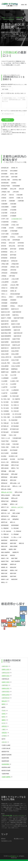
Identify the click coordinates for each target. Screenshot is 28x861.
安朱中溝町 (14, 177)
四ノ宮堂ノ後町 (5, 417)
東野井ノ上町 (14, 504)
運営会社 (3, 838)
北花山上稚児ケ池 (6, 357)
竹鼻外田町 (14, 441)
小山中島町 (13, 387)
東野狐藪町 (4, 510)
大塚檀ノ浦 (19, 198)
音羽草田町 (21, 243)
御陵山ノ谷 (4, 582)
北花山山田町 (16, 363)
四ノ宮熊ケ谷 (15, 405)
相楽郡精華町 (6, 764)
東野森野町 (16, 519)
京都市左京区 (7, 672)
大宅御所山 (14, 222)
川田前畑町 (4, 303)
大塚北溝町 (19, 195)
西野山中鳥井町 (5, 495)
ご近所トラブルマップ (7, 17)
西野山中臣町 (18, 492)
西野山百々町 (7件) (6, 492)
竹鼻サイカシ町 (5, 438)
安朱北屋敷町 (14, 171)
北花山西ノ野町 (5, 363)
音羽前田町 (4, 258)
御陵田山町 (13, 564)
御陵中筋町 (13, 573)
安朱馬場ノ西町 (5, 180)
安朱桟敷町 (4, 174)
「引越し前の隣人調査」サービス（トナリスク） (13, 815)
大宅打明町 (4, 213)
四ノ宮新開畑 (5, 411)
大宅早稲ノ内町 (5, 240)
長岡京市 (5, 726)
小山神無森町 (5, 378)
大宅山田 (20, 237)
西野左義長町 (5, 474)
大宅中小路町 (5, 234)
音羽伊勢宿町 (16, 240)
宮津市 (4, 714)
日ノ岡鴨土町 (5, 534)
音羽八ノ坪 (13, 252)
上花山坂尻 (14, 282)
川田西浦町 (4, 300)
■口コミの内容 (13, 94)
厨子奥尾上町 (5, 426)
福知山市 (5, 701)
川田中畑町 (19, 297)
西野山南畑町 (5, 498)
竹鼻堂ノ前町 (5, 447)
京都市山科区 (7, 695)
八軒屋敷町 (4, 504)
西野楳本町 (4, 483)
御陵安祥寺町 (14, 540)
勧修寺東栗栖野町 (6, 336)
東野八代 (12, 522)
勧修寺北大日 (15, 309)
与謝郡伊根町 (5, 774)
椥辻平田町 (21, 459)
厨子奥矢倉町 (5, 432)
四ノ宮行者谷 (5, 405)
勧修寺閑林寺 (5, 309)
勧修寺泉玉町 (5, 321)
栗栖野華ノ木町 (15, 372)
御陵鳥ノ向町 (14, 570)
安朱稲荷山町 (5, 168)
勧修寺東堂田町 (5, 339)
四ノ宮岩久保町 (14, 396)
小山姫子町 (4, 393)
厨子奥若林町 (15, 432)
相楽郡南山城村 (6, 767)
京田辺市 (5, 732)
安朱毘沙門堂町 (5, 186)
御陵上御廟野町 (5, 552)
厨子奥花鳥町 (15, 426)
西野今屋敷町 (5, 465)
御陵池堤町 (4, 543)
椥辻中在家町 (5, 453)
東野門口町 (4, 522)
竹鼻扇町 (3, 435)
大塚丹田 (11, 198)
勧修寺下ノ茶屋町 (6, 318)
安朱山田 (21, 189)
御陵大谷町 (4, 546)
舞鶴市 (5, 704)
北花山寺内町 (5, 360)
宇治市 (5, 710)
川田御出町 (4, 291)
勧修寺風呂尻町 (15, 342)
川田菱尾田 (13, 300)
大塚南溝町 (4, 204)
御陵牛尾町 (13, 543)
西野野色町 (4, 477)
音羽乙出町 (12, 243)
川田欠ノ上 (4, 294)
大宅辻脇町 (4, 231)
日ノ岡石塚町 (15, 528)
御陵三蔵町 (14, 558)
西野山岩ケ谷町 (5, 486)
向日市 (4, 723)
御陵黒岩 (12, 555)
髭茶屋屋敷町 (15, 525)
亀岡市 (4, 717)
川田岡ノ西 (13, 291)
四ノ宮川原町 (5, 402)
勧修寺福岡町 (5, 342)
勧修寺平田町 (16, 339)
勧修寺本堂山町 (5, 345)
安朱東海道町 (5, 183)
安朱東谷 (13, 183)
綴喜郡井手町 (5, 751)
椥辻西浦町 (14, 453)
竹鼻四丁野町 (5, 441)
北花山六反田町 (15, 366)
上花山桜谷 (4, 285)
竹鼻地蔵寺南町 (17, 438)
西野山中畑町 (16, 495)
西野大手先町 (15, 465)
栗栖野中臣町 (5, 372)
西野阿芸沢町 (15, 462)
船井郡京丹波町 (6, 770)
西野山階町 (14, 474)
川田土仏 (3, 297)
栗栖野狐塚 (14, 369)
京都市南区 (6, 685)
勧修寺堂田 (14, 321)
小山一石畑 (4, 375)
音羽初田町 (4, 255)
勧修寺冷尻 (17, 330)
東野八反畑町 (16, 513)
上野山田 (3, 195)
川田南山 (12, 306)
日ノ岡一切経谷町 (6, 531)
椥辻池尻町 (4, 450)
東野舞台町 (14, 516)
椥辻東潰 (12, 459)
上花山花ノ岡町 (14, 285)
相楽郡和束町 (5, 761)
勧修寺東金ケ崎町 (6, 333)
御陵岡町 (3, 549)
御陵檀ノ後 (4, 567)
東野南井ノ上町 (5, 519)
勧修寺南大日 (5, 348)
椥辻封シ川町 (5, 462)
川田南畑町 (4, 306)
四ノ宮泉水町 (15, 411)
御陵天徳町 (4, 570)
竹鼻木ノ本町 (12, 435)
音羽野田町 (4, 252)
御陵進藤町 (4, 564)
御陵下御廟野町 (15, 561)
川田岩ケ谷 (4, 288)
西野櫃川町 (4, 480)
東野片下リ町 (5, 507)
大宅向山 (12, 237)
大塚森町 (13, 207)
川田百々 (11, 297)
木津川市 (5, 742)
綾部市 (3, 707)
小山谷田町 (13, 384)
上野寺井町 (16, 192)
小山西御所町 (15, 390)
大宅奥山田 (13, 213)
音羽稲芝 (3, 243)
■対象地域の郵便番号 (14, 85)
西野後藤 (3, 471)
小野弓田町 (12, 276)
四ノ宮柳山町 (5, 423)
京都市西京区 (7, 698)
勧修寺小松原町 (5, 315)
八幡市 (5, 729)
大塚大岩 (11, 195)
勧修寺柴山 (16, 315)
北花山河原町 (17, 357)
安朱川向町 (4, 171)
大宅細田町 (4, 237)
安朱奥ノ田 (14, 168)
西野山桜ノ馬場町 (6, 489)
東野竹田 (12, 510)
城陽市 (5, 720)
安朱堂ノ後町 (14, 174)
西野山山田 (14, 498)
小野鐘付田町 (15, 264)
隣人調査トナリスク (19, 838)
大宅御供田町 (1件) (16, 219)
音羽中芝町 (13, 249)
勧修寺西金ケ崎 (5, 327)
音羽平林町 (13, 255)
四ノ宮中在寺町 (17, 414)
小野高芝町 (4, 273)
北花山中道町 (15, 360)
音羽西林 (21, 249)
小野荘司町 (13, 270)
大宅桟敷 (3, 228)
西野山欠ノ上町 (17, 486)
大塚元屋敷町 (5, 207)
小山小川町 (13, 375)
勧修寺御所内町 (17, 312)
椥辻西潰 (3, 456)
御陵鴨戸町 (16, 552)
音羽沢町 (3, 246)
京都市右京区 (6, 688)
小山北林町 (14, 378)
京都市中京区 (7, 676)
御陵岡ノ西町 (12, 549)
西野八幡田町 (14, 477)
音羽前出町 (13, 258)
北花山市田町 (15, 351)
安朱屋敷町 (4, 189)
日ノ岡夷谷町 (17, 531)
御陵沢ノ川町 (5, 558)
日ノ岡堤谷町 (5, 537)
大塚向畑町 (13, 204)
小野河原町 (4, 267)
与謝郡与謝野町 (7, 777)
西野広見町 (13, 480)
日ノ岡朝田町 (5, 528)
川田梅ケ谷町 (14, 288)
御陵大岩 (21, 543)
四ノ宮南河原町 (13, 420)
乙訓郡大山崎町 (6, 745)
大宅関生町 (19, 228)
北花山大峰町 (15, 354)
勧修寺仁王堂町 (15, 324)
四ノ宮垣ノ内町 (5, 399)
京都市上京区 (6, 669)
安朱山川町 (13, 189)
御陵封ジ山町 (5, 579)
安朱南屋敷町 (16, 186)
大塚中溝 (3, 201)
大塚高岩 (3, 198)
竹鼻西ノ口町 (15, 447)
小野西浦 (3, 276)
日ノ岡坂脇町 (15, 534)
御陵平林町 (13, 576)
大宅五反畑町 (5, 225)
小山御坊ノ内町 (14, 381)
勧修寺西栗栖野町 (6, 330)
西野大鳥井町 (5, 468)
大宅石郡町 (4, 210)
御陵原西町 (4, 576)
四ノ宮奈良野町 (17, 417)
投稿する (7, 120)
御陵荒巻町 (4, 540)
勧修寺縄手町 (5, 324)
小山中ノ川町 (5, 390)
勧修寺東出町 (17, 336)
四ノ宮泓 (3, 420)
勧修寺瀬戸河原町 (19, 318)
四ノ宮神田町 (15, 402)
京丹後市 (5, 736)
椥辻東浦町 (4, 459)
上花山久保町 (15, 279)
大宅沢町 (11, 228)
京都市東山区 (5, 679)
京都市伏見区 (7, 691)
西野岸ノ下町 (15, 468)
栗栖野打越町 (5, 369)
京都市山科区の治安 (8, 19)
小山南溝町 (4, 396)
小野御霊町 (4, 270)
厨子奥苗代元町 (14, 429)
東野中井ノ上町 (5, 513)
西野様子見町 (5, 501)
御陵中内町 (4, 573)
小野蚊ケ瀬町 (5, 264)
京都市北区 (6, 666)
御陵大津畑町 (14, 546)
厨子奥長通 (4, 429)
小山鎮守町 (4, 387)
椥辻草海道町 (14, 450)
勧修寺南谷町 (5, 351)
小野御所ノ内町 (14, 267)
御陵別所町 (14, 579)
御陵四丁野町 (5, 561)
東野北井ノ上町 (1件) (17, 507)
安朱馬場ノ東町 (17, 180)
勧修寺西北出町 (17, 327)
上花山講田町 (5, 282)
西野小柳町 (12, 471)
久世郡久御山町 (6, 748)
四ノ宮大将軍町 (5, 414)
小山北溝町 (4, 381)
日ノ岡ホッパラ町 (16, 537)
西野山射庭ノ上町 (15, 483)
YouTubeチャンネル (6, 841)
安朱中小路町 (5, 177)
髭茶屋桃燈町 (5, 525)
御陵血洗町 (13, 567)
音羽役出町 (14, 261)
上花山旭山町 (5, 279)
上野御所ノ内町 (5, 192)
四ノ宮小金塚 (5, 408)
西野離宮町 (14, 501)
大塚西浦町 (12, 201)
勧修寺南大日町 (15, 348)
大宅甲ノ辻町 (5, 219)
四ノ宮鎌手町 (16, 399)
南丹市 (3, 739)
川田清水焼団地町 (15, 294)
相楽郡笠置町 (5, 758)
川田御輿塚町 (14, 303)
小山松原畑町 (14, 393)
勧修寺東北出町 (18, 333)
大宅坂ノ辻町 (15, 225)
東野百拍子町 (5, 516)
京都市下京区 (7, 682)
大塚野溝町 (21, 201)
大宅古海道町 (15, 234)
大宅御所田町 (5, 222)
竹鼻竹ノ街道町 (5, 444)
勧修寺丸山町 (16, 345)
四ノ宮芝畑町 (15, 408)
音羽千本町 (21, 246)
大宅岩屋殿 (13, 210)
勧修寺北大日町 (5, 312)
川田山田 (20, 306)
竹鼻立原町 (16, 444)
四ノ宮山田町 (15, 423)
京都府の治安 (19, 17)
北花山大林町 (5, 354)
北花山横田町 (5, 366)
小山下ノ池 (4, 384)
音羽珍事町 (4, 249)
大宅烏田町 (4, 216)
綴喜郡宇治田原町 (7, 755)
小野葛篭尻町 (14, 273)
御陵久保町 (4, 555)
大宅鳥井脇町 (14, 231)
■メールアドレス (14, 111)
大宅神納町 (13, 216)
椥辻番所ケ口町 (13, 456)
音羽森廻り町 (5, 261)
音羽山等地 (12, 246)
